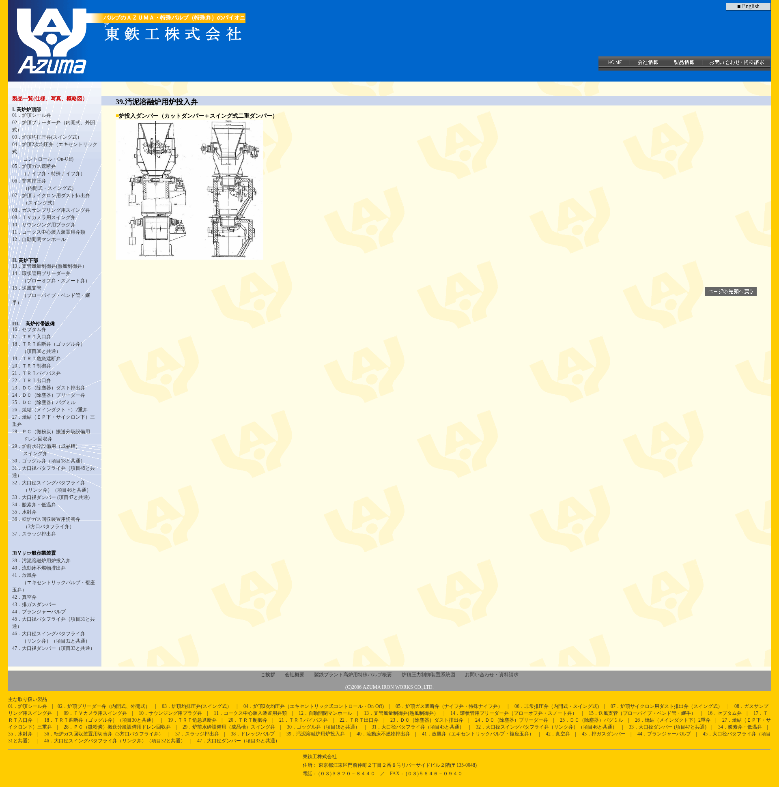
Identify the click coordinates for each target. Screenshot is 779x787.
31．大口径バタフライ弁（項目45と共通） (418, 727)
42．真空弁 (24, 597)
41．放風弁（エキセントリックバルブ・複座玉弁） (478, 734)
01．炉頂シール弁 (27, 706)
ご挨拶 (267, 674)
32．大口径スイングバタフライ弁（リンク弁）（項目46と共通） (546, 727)
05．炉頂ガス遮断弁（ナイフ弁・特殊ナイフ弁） (449, 706)
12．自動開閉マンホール (39, 239)
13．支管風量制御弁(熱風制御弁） (49, 266)
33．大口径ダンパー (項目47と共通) (51, 497)
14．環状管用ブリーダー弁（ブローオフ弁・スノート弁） (513, 713)
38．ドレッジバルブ (34, 553)
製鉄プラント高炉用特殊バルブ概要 (353, 674)
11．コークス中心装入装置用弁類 (48, 232)
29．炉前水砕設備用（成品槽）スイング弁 (229, 727)
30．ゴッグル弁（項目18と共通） (48, 461)
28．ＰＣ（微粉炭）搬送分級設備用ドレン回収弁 (117, 727)
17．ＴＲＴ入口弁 (31, 337)
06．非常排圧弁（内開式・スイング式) (556, 706)
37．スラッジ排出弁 (34, 534)
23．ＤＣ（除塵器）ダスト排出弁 (48, 388)
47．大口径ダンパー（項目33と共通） (53, 648)
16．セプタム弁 (29, 329)
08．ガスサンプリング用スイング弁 (51, 210)
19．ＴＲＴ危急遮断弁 (36, 358)
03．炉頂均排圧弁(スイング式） (47, 137)
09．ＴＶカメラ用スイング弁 (43, 217)
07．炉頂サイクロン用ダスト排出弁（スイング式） (667, 706)
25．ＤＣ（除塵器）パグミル (43, 402)
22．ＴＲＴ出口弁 (31, 380)
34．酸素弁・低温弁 (34, 504)
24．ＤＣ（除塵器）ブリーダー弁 (48, 395)
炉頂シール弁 (36, 115)
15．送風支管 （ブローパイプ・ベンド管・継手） (51, 295)
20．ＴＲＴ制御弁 (37, 366)
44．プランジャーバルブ (39, 612)
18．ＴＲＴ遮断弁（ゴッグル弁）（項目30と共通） (100, 720)
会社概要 (294, 674)
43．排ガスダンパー (34, 604)
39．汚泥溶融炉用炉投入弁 (41, 560)
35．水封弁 (24, 512)
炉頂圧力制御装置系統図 (428, 674)
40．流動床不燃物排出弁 (39, 568)
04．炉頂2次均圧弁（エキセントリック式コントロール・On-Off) (313, 706)
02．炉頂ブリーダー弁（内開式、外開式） (104, 706)
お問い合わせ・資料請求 (492, 674)
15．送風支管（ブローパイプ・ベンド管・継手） (642, 713)
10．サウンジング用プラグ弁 (43, 225)
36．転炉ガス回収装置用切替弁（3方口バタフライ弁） (104, 734)
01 (14, 115)
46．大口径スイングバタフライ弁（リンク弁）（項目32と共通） (114, 741)
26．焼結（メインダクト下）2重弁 (50, 410)
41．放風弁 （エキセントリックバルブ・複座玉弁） (53, 582)
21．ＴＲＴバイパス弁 (36, 373)
